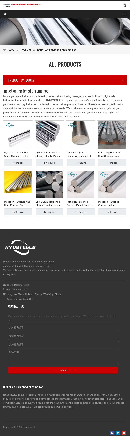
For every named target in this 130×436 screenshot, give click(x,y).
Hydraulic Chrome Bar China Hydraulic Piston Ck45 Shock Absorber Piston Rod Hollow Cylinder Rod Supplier (48, 154)
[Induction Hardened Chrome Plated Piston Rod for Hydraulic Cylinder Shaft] (80, 184)
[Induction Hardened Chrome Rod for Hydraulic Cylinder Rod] (112, 184)
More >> (120, 388)
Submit (63, 370)
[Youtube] (124, 433)
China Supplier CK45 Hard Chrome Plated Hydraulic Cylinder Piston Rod (111, 154)
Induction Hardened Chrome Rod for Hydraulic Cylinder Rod (110, 203)
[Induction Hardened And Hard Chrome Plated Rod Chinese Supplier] (18, 181)
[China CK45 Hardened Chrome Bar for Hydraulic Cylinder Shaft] (49, 184)
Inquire (20, 162)
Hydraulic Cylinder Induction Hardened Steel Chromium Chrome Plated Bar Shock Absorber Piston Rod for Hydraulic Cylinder (80, 154)
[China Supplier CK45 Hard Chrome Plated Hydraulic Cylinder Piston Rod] (112, 135)
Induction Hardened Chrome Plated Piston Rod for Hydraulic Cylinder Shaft (78, 203)
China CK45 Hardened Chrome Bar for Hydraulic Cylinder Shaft (49, 203)
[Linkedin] (118, 433)
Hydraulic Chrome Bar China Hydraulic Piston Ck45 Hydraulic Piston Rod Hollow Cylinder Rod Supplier (17, 154)
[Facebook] (112, 433)
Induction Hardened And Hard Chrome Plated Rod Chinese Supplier (17, 203)
